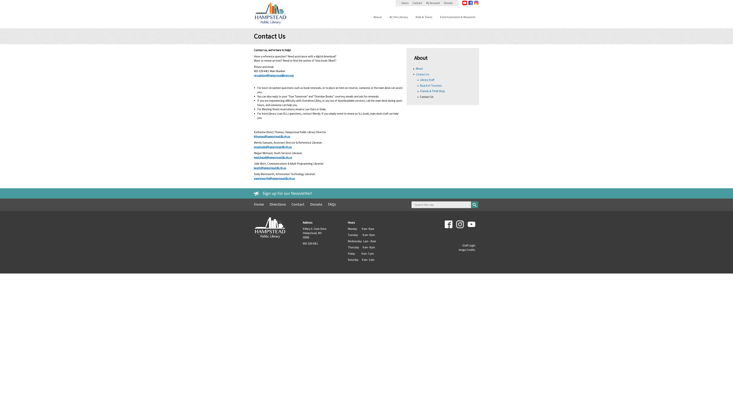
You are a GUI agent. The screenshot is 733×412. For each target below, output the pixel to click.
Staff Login (468, 245)
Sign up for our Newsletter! (287, 193)
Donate (448, 3)
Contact (417, 3)
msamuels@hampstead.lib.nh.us (273, 147)
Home (259, 204)
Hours (405, 3)
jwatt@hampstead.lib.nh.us (270, 168)
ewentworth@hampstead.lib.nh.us (274, 178)
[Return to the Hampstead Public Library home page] (270, 26)
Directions (278, 204)
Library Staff (427, 80)
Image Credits (467, 250)
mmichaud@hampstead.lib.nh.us (273, 157)
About (378, 17)
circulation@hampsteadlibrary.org (274, 75)
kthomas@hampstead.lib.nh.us (272, 136)
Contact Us (422, 74)
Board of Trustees (431, 85)
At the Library (399, 17)
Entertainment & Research (457, 17)
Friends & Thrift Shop (432, 91)
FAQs (332, 204)
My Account (433, 3)
